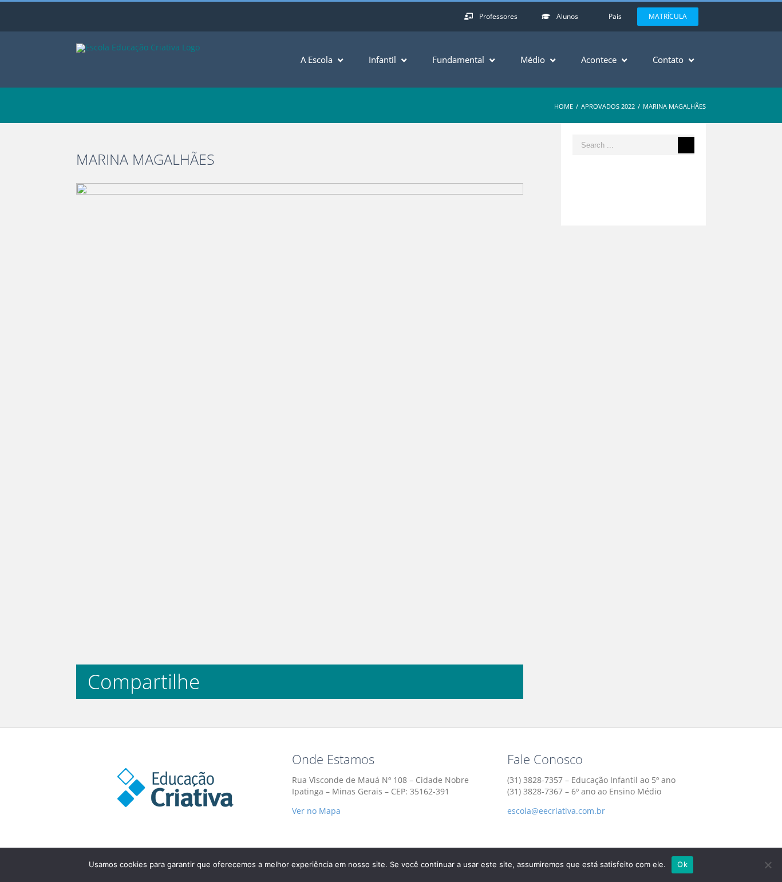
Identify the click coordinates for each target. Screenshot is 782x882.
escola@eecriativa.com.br (556, 810)
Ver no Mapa (316, 810)
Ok (682, 864)
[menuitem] (495, 16)
